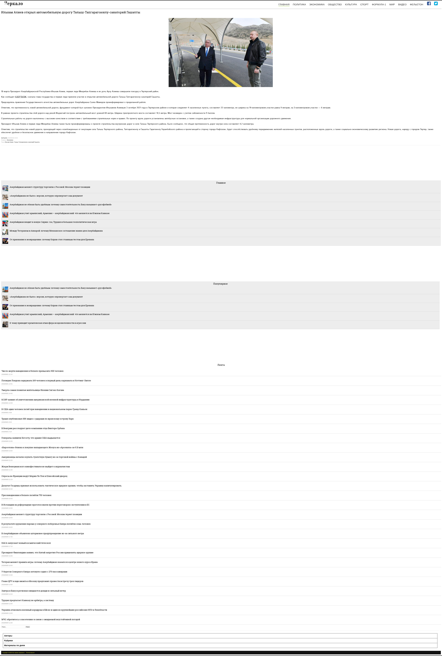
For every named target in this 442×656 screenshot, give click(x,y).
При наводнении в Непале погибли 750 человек (26, 495)
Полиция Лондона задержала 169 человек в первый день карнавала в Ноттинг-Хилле (46, 380)
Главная (283, 4)
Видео (402, 4)
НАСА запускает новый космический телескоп (26, 543)
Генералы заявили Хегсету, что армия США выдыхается (30, 437)
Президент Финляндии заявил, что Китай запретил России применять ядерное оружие (47, 552)
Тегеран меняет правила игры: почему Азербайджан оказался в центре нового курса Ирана (49, 562)
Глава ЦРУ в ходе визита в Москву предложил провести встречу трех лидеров (42, 581)
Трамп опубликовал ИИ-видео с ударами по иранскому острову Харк (37, 418)
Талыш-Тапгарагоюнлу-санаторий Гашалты (27, 142)
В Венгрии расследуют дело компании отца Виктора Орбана (33, 428)
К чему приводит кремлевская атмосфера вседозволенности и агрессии (48, 323)
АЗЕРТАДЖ (20, 96)
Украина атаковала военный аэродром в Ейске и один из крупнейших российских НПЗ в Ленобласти (54, 609)
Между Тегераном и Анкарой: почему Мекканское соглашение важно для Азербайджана (56, 230)
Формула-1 (379, 4)
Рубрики (8, 640)
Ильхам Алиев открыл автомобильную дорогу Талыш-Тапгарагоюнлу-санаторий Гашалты (70, 12)
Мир (392, 4)
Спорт (364, 4)
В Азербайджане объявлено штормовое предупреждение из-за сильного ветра (42, 533)
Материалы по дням (14, 645)
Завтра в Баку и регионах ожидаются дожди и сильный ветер (33, 590)
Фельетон (416, 4)
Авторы (8, 636)
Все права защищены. (18, 652)
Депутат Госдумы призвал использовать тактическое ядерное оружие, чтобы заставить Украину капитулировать (61, 485)
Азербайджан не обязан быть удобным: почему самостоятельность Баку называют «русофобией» (61, 204)
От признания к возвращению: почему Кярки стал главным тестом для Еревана (52, 239)
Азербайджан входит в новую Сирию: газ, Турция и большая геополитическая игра (53, 222)
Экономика (317, 4)
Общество (335, 4)
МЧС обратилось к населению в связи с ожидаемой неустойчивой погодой (40, 619)
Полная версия (30, 652)
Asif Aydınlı (4, 138)
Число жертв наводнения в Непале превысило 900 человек (32, 371)
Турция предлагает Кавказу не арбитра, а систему (27, 600)
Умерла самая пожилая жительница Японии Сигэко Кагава (32, 390)
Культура (351, 4)
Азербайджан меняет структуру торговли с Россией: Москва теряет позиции (50, 187)
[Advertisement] (70, 162)
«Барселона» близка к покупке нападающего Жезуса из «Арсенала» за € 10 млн (42, 447)
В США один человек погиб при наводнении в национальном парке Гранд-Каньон (44, 409)
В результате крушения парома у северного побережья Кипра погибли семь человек (46, 523)
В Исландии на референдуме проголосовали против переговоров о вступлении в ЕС (45, 504)
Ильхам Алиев (9, 142)
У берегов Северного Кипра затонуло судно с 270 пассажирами (34, 571)
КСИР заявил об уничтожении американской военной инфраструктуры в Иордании (45, 399)
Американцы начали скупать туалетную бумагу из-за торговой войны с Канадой (44, 457)
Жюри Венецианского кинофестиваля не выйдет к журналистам (35, 466)
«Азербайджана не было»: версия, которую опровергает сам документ (46, 195)
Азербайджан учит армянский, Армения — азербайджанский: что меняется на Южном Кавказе (60, 213)
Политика (299, 4)
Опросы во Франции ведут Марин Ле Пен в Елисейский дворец (34, 476)
